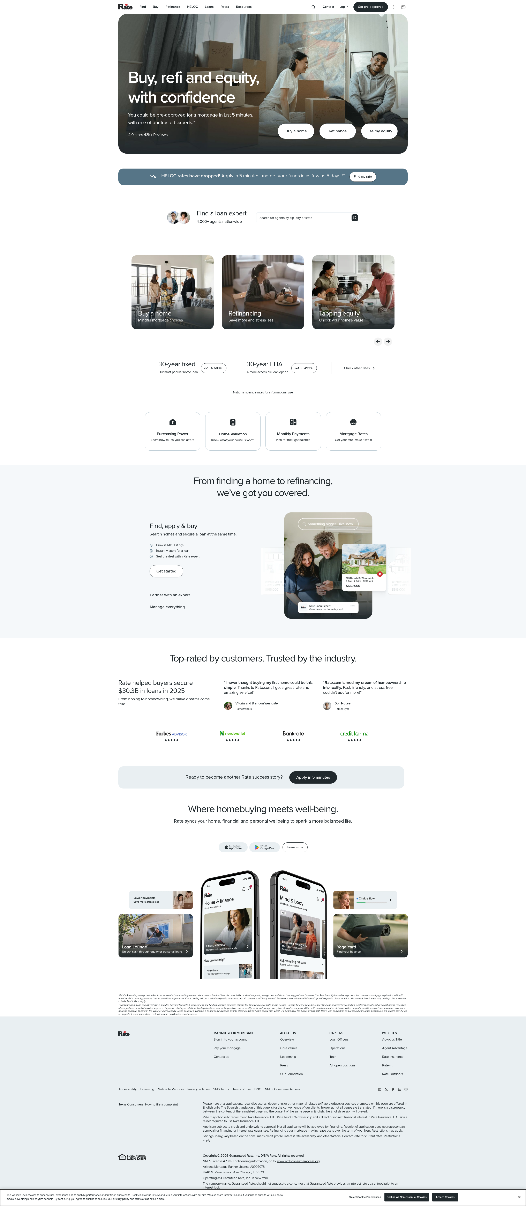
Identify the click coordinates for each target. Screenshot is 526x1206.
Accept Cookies (445, 1197)
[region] (263, 1197)
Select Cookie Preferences (365, 1197)
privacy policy (121, 1199)
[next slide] (388, 342)
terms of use (142, 1199)
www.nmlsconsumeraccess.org (298, 1161)
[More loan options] (394, 7)
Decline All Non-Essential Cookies (407, 1197)
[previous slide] (378, 342)
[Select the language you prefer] (403, 7)
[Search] (355, 217)
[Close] (519, 1196)
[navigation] (172, 292)
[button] (213, 368)
